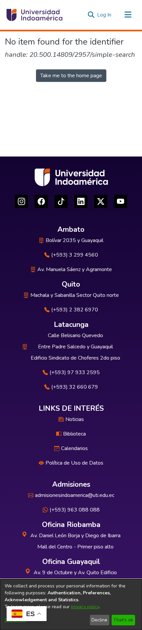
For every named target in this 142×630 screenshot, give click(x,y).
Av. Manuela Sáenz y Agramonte (74, 269)
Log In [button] (104, 14)
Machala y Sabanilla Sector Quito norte (74, 295)
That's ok (123, 620)
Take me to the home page (71, 75)
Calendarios (74, 448)
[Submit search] (91, 15)
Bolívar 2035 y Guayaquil (74, 240)
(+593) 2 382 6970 (74, 309)
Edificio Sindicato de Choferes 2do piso (75, 358)
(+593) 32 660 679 (74, 387)
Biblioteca (74, 434)
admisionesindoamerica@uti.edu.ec (74, 495)
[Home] (34, 15)
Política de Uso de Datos (74, 463)
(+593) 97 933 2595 (75, 372)
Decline (99, 620)
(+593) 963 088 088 (75, 509)
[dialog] (71, 604)
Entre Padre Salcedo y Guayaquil (75, 346)
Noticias (74, 419)
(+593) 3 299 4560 (74, 255)
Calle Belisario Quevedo (75, 335)
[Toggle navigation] (128, 15)
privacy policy (85, 607)
